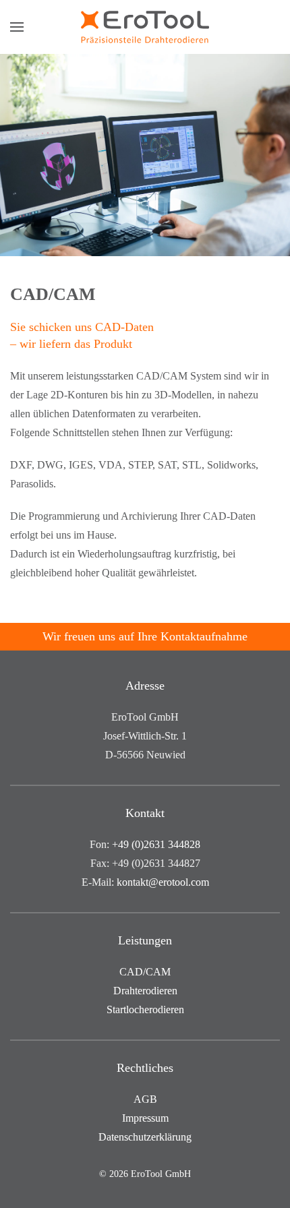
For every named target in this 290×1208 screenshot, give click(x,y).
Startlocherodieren (145, 1009)
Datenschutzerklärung (145, 1137)
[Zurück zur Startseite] (145, 27)
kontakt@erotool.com (163, 882)
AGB (145, 1099)
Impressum (145, 1118)
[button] (17, 27)
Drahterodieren (145, 990)
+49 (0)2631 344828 (156, 844)
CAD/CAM (145, 971)
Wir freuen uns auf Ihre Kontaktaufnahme (145, 636)
